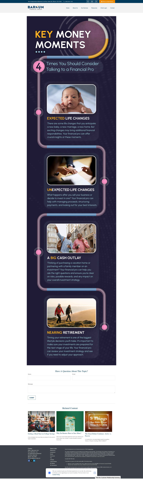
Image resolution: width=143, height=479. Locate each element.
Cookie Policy (56, 474)
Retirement (52, 450)
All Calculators (53, 465)
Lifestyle (52, 459)
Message (30, 384)
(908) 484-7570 (35, 450)
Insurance (52, 456)
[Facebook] (96, 1)
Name (29, 374)
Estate (51, 454)
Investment (52, 452)
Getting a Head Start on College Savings (41, 434)
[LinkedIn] (92, 1)
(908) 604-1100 (69, 1)
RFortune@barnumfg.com (34, 458)
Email (73, 374)
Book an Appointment (108, 1)
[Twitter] (88, 1)
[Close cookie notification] (94, 473)
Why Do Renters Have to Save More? (68, 433)
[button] (68, 7)
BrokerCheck (90, 449)
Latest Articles (53, 461)
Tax (51, 458)
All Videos (52, 463)
